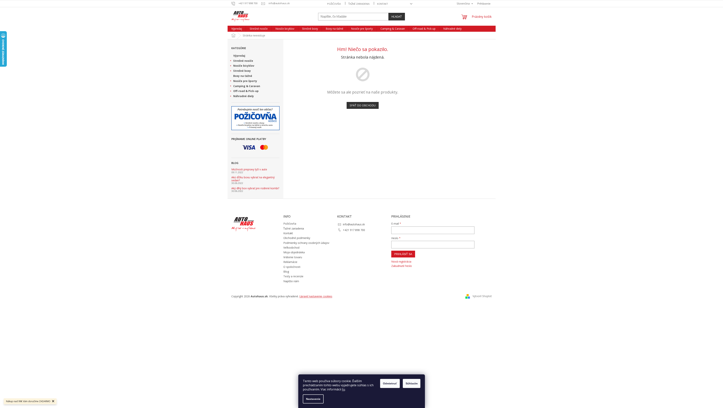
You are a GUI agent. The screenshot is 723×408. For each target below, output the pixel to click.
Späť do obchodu (363, 105)
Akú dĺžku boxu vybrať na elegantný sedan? (253, 179)
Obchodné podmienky (296, 238)
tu (343, 389)
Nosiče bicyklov (243, 65)
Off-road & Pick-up (246, 91)
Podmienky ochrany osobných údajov (306, 243)
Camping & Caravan (246, 86)
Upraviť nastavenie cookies (315, 296)
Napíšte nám (291, 281)
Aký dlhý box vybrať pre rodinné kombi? (255, 188)
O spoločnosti (291, 267)
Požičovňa (334, 3)
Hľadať (396, 16)
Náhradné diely (243, 96)
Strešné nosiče (243, 61)
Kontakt (382, 3)
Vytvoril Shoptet (482, 296)
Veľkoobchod (291, 247)
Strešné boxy (242, 71)
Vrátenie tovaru (292, 257)
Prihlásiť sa (403, 254)
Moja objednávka (294, 252)
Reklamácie (290, 262)
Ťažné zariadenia (359, 3)
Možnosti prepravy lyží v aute (249, 169)
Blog (286, 271)
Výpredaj (239, 55)
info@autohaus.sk (354, 224)
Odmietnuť (390, 383)
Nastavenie (313, 398)
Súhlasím (412, 383)
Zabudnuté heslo (401, 266)
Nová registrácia (401, 261)
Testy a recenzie (293, 276)
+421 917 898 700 (354, 230)
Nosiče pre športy (245, 81)
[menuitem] (237, 29)
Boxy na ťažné (242, 76)
